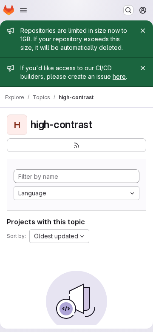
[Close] (143, 31)
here (119, 76)
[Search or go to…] (128, 10)
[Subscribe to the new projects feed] (76, 145)
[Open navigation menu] (23, 10)
